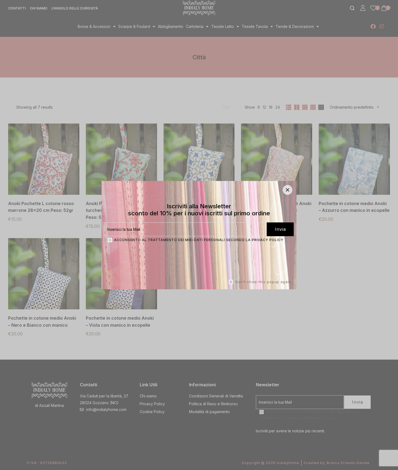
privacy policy (267, 240)
